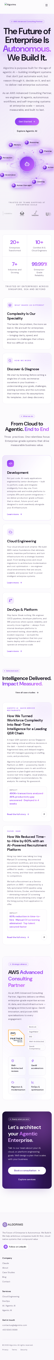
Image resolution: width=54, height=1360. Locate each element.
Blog (4, 1277)
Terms (14, 1350)
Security (23, 1350)
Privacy (5, 1350)
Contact (6, 1281)
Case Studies (8, 1272)
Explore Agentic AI (27, 131)
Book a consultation (25, 1170)
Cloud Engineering (10, 1296)
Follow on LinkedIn (17, 1246)
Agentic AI (7, 1310)
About (5, 1268)
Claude (5, 1263)
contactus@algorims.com (14, 1325)
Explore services (27, 1179)
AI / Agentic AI (8, 1305)
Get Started (25, 121)
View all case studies (25, 692)
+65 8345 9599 (9, 1329)
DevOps (6, 1301)
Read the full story (16, 814)
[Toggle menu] (46, 5)
